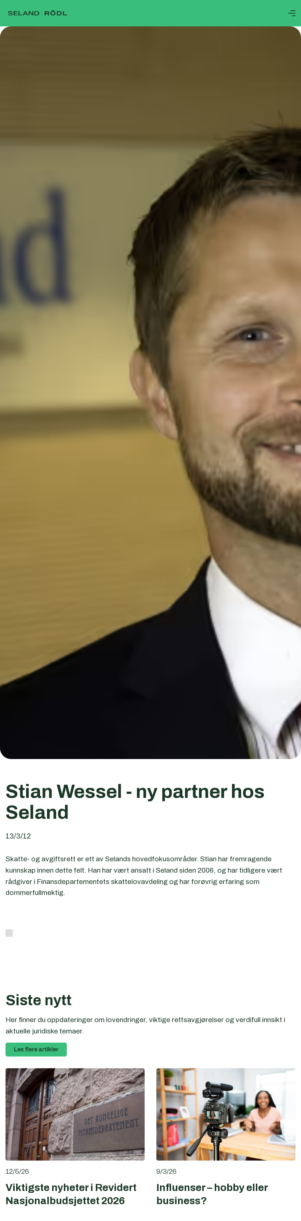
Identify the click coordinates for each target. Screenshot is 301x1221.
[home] (38, 13)
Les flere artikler (36, 1049)
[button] (292, 13)
